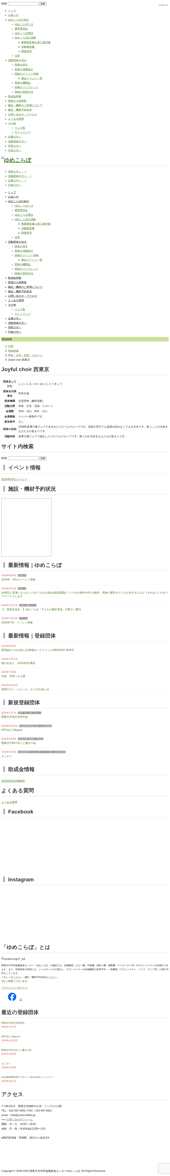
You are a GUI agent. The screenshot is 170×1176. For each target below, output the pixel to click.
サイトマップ (23, 132)
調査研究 (26, 51)
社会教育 (23, 726)
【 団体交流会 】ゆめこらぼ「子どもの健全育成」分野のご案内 (41, 609)
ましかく (6, 756)
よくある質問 (16, 119)
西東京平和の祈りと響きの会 (18, 743)
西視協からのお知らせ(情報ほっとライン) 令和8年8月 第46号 (37, 650)
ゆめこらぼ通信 (24, 33)
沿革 (17, 55)
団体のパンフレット (27, 87)
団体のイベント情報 (27, 73)
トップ (12, 10)
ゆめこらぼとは (24, 24)
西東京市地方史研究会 (14, 716)
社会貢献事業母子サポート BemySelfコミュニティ (27, 1077)
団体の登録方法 (24, 91)
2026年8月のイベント (14, 479)
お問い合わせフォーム (19, 1119)
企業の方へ (14, 136)
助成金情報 (14, 96)
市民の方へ (14, 146)
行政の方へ (14, 150)
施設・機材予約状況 (20, 109)
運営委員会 (21, 28)
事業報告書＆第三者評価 (35, 42)
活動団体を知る (17, 60)
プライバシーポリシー (14, 987)
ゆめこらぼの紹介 (18, 19)
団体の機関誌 (23, 82)
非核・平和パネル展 (13, 676)
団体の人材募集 (17, 100)
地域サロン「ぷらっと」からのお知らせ (25, 689)
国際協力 (32, 726)
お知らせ (13, 15)
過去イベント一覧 (31, 78)
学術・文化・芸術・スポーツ (29, 713)
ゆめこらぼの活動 (25, 37)
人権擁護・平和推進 (35, 739)
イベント (32, 605)
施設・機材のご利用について (25, 105)
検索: (4, 3)
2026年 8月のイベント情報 (18, 579)
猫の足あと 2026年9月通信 (18, 663)
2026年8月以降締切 (13, 781)
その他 (12, 123)
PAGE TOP (163, 1138)
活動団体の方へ (17, 141)
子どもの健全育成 (44, 726)
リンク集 (20, 127)
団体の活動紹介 (24, 69)
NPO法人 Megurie (12, 729)
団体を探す (21, 64)
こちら (16, 977)
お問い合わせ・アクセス (22, 114)
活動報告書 (28, 46)
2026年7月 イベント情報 (17, 622)
